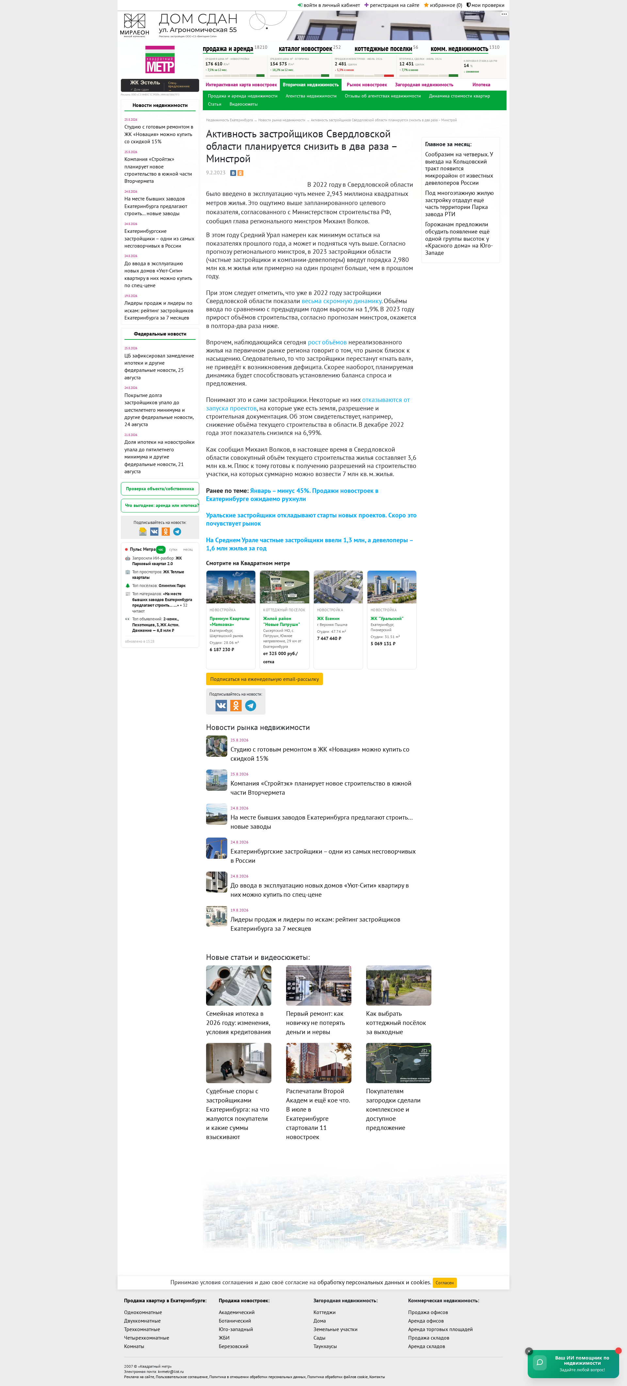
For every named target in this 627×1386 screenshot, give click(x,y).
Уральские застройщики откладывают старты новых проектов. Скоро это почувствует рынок (311, 519)
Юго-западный (236, 1329)
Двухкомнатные (142, 1320)
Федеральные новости (160, 333)
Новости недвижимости (160, 105)
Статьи (214, 104)
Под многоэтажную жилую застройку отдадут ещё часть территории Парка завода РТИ (459, 203)
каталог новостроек (305, 48)
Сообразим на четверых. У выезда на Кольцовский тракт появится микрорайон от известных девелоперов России (459, 168)
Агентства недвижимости (311, 96)
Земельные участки (336, 1329)
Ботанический (235, 1320)
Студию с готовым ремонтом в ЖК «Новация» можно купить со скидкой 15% (158, 134)
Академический (237, 1312)
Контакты (377, 1376)
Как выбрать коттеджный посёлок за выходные (396, 1022)
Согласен (445, 1283)
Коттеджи (325, 1312)
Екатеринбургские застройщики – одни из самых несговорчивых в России (159, 238)
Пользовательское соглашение (182, 1376)
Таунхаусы (325, 1346)
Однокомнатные (143, 1312)
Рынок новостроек (367, 84)
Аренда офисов (426, 1320)
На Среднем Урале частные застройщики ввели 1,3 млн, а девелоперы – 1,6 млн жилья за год (309, 544)
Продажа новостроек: (244, 1300)
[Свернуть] (529, 1351)
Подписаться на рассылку (264, 679)
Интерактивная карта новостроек (241, 84)
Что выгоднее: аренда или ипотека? (162, 505)
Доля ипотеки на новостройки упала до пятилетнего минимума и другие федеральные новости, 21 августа (159, 457)
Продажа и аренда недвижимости (243, 96)
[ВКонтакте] (233, 173)
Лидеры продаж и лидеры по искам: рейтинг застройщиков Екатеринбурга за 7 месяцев (158, 310)
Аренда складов (426, 1346)
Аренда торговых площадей (440, 1329)
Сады (320, 1337)
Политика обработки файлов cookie (337, 1376)
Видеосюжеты (244, 104)
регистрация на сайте (394, 5)
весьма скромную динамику (341, 301)
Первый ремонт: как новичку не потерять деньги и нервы (315, 1022)
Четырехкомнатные (146, 1337)
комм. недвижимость (459, 48)
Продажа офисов (428, 1312)
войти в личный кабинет (331, 5)
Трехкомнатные (142, 1329)
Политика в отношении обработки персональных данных (257, 1376)
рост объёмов (327, 342)
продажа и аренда (228, 48)
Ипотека (481, 84)
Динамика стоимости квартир (459, 96)
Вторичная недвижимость (311, 84)
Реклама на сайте (139, 1376)
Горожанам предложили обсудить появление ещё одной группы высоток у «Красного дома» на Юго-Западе (459, 238)
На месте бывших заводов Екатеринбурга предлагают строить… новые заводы (155, 206)
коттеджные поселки (383, 48)
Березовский (234, 1346)
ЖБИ (224, 1337)
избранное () (445, 5)
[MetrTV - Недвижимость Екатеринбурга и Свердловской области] (160, 58)
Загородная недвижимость (424, 84)
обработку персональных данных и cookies (373, 1282)
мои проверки (487, 5)
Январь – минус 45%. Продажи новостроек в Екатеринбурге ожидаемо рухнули (292, 494)
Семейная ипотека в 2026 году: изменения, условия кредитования (238, 1022)
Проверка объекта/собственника (160, 489)
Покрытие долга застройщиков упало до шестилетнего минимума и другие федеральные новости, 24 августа (159, 410)
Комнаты (134, 1346)
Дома (320, 1320)
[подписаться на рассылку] (143, 531)
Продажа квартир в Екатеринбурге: (165, 1300)
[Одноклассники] (240, 173)
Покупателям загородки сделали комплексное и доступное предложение (393, 1109)
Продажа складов (428, 1337)
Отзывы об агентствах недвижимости (383, 96)
